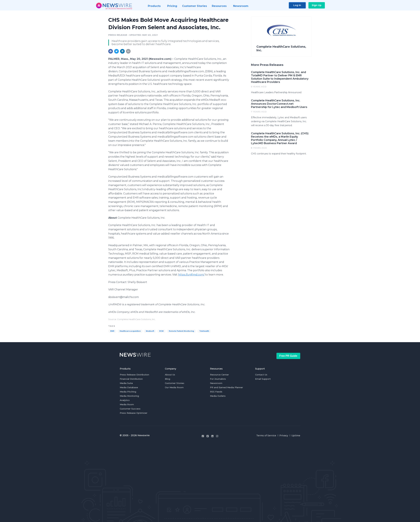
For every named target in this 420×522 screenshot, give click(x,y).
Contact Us (261, 374)
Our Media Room (174, 387)
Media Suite (126, 383)
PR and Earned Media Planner (226, 387)
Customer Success (130, 408)
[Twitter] (208, 436)
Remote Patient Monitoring (181, 331)
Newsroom (216, 383)
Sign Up (316, 5)
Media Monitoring (129, 396)
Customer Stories (174, 383)
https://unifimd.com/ (191, 274)
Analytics (125, 400)
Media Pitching (128, 391)
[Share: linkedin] (122, 51)
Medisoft (150, 331)
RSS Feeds (216, 391)
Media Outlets (218, 396)
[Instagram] (217, 436)
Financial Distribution (131, 379)
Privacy (283, 435)
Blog (167, 379)
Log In (297, 5)
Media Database (129, 387)
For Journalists (218, 379)
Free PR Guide (288, 355)
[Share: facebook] (111, 51)
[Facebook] (203, 436)
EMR (112, 331)
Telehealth (204, 331)
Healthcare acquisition (130, 331)
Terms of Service (266, 435)
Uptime (295, 435)
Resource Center (219, 374)
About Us (170, 374)
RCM (161, 331)
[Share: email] (128, 51)
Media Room (127, 404)
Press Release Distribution (134, 374)
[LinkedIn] (212, 436)
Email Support (263, 379)
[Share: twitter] (116, 51)
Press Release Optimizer (133, 413)
